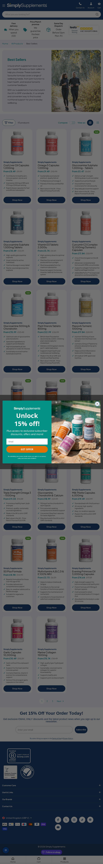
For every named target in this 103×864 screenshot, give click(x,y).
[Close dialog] (97, 404)
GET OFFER (27, 449)
